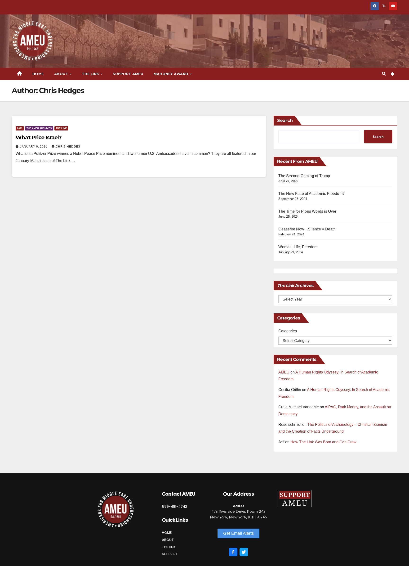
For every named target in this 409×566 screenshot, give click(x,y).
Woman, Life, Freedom (297, 247)
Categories (287, 331)
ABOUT (168, 539)
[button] (384, 74)
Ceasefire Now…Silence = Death (307, 229)
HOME (167, 532)
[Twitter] (244, 552)
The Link (61, 128)
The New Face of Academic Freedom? (311, 194)
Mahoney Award (171, 74)
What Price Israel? (39, 137)
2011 (19, 128)
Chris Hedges (68, 146)
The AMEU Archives (39, 128)
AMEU (283, 372)
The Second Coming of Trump (304, 176)
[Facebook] (233, 552)
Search (285, 120)
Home (38, 74)
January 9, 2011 (34, 146)
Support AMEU (128, 74)
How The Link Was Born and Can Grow (323, 442)
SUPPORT (170, 553)
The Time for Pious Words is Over (307, 211)
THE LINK (169, 546)
